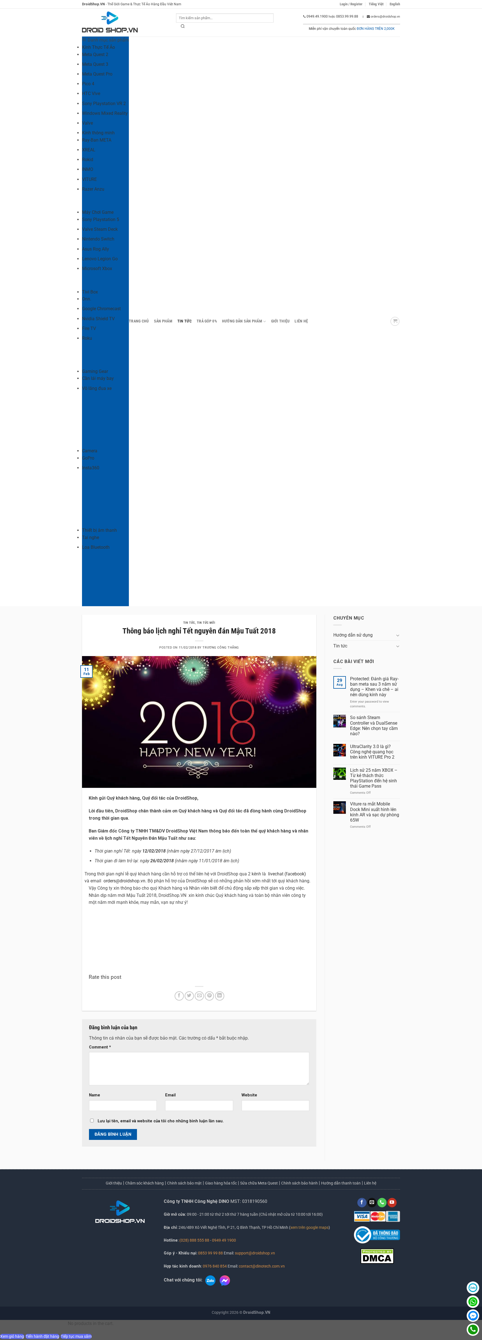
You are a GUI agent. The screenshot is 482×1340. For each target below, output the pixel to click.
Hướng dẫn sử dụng (353, 635)
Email (170, 1095)
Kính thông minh (98, 132)
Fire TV (89, 328)
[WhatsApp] (473, 1301)
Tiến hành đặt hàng (42, 1336)
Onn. (86, 299)
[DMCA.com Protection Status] (377, 1255)
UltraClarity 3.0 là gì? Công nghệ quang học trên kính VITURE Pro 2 (372, 752)
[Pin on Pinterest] (209, 996)
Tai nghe (90, 537)
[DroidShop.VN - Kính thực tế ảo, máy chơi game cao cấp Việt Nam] (110, 22)
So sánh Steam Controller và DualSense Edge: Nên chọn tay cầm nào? (374, 725)
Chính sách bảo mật (184, 1183)
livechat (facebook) (287, 874)
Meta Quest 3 (95, 64)
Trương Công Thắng (221, 647)
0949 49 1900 (224, 1240)
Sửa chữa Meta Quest (259, 1183)
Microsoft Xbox (97, 268)
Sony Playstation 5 (100, 219)
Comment (100, 1047)
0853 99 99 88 (210, 1253)
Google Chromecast (101, 308)
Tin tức (184, 321)
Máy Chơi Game (98, 212)
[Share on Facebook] (179, 996)
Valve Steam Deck (100, 229)
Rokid (87, 159)
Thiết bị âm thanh (99, 530)
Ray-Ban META (96, 140)
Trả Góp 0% (207, 321)
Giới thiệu (114, 1183)
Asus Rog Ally (95, 249)
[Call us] (382, 1202)
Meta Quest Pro (97, 74)
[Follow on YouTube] (392, 1202)
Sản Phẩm (163, 321)
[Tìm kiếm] (183, 27)
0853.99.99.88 (347, 16)
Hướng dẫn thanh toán (341, 1183)
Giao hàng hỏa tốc (221, 1183)
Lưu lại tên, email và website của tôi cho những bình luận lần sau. (161, 1121)
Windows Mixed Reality (105, 113)
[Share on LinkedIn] (219, 996)
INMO (87, 169)
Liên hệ (301, 321)
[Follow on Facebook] (362, 1202)
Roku (87, 338)
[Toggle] (398, 635)
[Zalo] (473, 1287)
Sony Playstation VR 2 (104, 103)
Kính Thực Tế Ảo (98, 47)
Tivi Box (90, 292)
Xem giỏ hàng (12, 1336)
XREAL (88, 149)
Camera (89, 450)
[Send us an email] (372, 1202)
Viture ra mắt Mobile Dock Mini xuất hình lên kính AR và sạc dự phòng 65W (374, 812)
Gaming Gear (95, 371)
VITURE (89, 179)
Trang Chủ (139, 321)
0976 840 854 (215, 1266)
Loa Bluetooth (96, 547)
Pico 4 (88, 83)
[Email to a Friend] (199, 996)
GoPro (88, 458)
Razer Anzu (93, 189)
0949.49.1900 (317, 16)
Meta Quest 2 (95, 54)
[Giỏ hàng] (395, 321)
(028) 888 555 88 (194, 1240)
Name (94, 1095)
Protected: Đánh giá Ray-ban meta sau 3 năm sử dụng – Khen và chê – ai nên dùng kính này (374, 687)
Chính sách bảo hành (299, 1183)
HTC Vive (91, 93)
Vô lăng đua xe (97, 388)
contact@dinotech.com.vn (261, 1266)
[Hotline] (473, 1329)
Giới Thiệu (280, 321)
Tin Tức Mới (206, 623)
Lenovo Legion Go (100, 258)
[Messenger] (473, 1315)
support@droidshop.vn (254, 1253)
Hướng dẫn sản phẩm (242, 321)
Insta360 (90, 467)
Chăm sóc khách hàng (144, 1183)
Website (249, 1095)
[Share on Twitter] (189, 996)
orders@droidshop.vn (124, 880)
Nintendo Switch (98, 239)
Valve (87, 123)
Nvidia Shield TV (98, 318)
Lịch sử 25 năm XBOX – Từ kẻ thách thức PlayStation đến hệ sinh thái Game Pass (373, 778)
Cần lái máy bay (98, 378)
